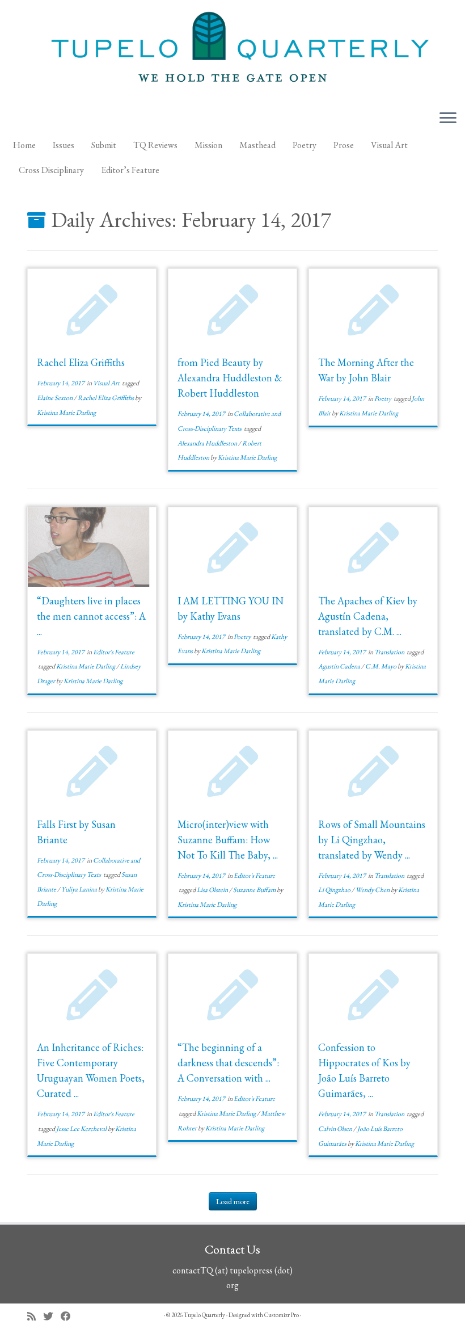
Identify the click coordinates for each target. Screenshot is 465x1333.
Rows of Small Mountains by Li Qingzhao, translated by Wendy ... (371, 839)
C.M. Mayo (381, 666)
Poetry (304, 145)
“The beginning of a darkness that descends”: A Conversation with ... (228, 1062)
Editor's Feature (113, 652)
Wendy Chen (373, 889)
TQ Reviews (155, 145)
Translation (389, 652)
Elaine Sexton (55, 397)
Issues (63, 145)
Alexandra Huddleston (207, 443)
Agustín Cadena (339, 666)
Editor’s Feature (130, 170)
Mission (208, 145)
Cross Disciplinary (51, 170)
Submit (103, 145)
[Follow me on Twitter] (52, 1316)
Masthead (257, 145)
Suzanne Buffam (255, 889)
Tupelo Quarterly (204, 1315)
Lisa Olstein (213, 889)
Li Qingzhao (335, 889)
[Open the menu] (447, 118)
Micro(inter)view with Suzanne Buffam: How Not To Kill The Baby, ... (227, 839)
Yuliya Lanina (79, 889)
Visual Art (389, 145)
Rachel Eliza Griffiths (81, 362)
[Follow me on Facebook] (69, 1316)
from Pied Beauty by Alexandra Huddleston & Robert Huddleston (229, 378)
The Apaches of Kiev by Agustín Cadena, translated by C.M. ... (367, 616)
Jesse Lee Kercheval (82, 1128)
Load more (233, 1201)
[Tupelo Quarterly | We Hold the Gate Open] (232, 50)
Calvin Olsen (335, 1128)
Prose (343, 145)
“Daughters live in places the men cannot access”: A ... (91, 616)
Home (24, 145)
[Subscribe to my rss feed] (35, 1316)
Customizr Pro (281, 1315)
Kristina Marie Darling (66, 412)
